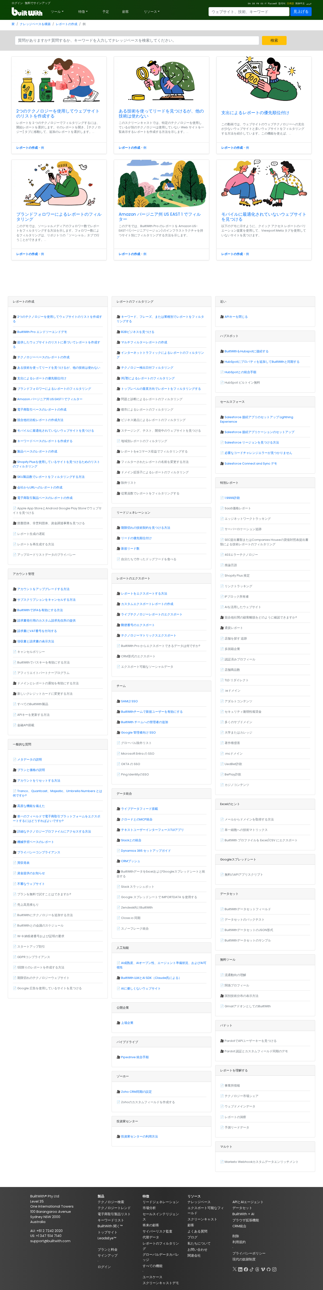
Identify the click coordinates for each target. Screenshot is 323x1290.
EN (249, 3)
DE (253, 3)
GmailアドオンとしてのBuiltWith (248, 1006)
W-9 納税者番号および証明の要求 (40, 936)
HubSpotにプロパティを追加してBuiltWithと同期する (262, 362)
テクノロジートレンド (114, 1207)
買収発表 (23, 863)
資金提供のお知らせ (31, 873)
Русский (272, 3)
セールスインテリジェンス (161, 1217)
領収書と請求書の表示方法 (35, 641)
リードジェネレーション (161, 1202)
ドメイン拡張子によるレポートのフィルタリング (155, 472)
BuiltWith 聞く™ (110, 1226)
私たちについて (199, 1243)
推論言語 (231, 565)
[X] (234, 1268)
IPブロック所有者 (237, 597)
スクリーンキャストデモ (161, 1283)
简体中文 (300, 3)
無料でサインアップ (37, 3)
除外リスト (128, 483)
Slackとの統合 (131, 840)
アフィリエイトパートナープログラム (43, 673)
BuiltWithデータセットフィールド (248, 909)
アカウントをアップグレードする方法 (43, 589)
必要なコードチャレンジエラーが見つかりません (258, 453)
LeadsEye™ (107, 1238)
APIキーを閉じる (236, 317)
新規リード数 (130, 548)
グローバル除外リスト (136, 743)
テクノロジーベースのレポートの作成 (43, 357)
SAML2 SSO (129, 701)
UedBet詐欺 (233, 764)
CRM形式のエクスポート (138, 656)
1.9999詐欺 (232, 498)
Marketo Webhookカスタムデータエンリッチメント (262, 1162)
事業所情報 (232, 1086)
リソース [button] (150, 11)
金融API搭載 (25, 725)
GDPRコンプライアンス (33, 957)
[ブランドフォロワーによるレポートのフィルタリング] (59, 183)
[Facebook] (246, 1268)
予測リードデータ (237, 1127)
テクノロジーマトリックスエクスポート (148, 635)
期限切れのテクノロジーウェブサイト (43, 978)
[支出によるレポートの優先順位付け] (264, 81)
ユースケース (152, 1277)
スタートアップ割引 (31, 947)
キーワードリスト (111, 1220)
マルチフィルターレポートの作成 (144, 342)
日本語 (290, 3)
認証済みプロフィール (240, 659)
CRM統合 (239, 1226)
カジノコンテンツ (237, 785)
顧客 (125, 11)
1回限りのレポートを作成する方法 (40, 967)
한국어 (281, 3)
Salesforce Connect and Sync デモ (251, 463)
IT (265, 3)
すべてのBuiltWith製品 (32, 704)
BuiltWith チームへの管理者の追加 (144, 722)
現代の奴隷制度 (244, 1259)
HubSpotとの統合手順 (240, 372)
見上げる (301, 11)
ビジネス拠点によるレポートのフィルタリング (153, 420)
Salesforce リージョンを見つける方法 (252, 442)
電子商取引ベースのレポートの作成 (41, 410)
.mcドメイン (234, 754)
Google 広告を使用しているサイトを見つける (49, 988)
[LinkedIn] (240, 1268)
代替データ (151, 1237)
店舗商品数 (232, 670)
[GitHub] (268, 1268)
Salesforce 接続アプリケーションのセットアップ (259, 432)
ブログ (192, 1237)
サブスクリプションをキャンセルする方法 (46, 600)
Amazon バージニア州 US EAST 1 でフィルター (160, 216)
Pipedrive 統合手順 (135, 1057)
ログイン (17, 3)
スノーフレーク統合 (135, 929)
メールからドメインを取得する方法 (249, 819)
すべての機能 (152, 1265)
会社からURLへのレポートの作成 (39, 487)
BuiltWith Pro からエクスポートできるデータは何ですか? (160, 646)
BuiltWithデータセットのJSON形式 (249, 930)
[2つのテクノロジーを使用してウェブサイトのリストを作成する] (59, 80)
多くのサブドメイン (238, 722)
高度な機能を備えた (31, 806)
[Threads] (257, 1268)
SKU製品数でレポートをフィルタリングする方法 (51, 477)
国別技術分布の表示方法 (241, 996)
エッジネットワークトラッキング (248, 519)
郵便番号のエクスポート (138, 625)
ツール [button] (56, 11)
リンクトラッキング (238, 586)
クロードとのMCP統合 (137, 819)
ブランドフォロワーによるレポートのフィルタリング (58, 216)
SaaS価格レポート (238, 508)
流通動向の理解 (235, 975)
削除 (235, 1236)
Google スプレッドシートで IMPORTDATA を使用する (159, 897)
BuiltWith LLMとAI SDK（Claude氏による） (151, 978)
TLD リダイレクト (237, 680)
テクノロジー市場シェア (241, 1096)
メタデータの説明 (29, 759)
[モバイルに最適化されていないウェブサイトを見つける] (264, 183)
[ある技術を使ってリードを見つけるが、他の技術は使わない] (161, 80)
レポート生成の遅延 (31, 534)
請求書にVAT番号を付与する (37, 631)
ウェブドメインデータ (240, 1106)
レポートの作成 (66, 24)
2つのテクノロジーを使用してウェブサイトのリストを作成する (58, 113)
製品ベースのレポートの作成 (37, 451)
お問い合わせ (197, 1249)
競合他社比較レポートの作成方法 (40, 420)
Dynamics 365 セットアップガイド (146, 851)
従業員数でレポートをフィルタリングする (150, 493)
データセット (242, 1207)
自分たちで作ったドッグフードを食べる (148, 559)
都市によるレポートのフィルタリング (147, 410)
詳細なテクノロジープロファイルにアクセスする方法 (54, 831)
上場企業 (127, 1023)
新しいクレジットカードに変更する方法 (45, 694)
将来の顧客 (151, 1225)
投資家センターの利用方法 (139, 1136)
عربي (309, 3)
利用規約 (239, 1242)
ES (262, 3)
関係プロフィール (237, 985)
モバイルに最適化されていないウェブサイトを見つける (263, 216)
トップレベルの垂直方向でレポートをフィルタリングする (161, 389)
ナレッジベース (199, 1202)
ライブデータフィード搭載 (139, 809)
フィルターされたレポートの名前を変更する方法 (155, 462)
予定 (105, 11)
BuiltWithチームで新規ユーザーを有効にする (152, 712)
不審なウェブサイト (31, 884)
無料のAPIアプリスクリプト (244, 875)
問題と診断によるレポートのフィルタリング (152, 399)
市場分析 (149, 1207)
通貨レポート (234, 628)
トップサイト (108, 1232)
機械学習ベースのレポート (35, 842)
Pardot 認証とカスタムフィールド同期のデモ (256, 1051)
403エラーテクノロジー (241, 555)
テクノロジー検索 (111, 1202)
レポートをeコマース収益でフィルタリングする (154, 451)
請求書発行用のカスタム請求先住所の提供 (46, 620)
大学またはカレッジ (238, 732)
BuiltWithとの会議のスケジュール (40, 925)
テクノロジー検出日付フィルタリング (147, 368)
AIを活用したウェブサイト (243, 607)
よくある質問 (197, 1231)
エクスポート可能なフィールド (206, 1210)
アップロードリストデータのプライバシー (46, 555)
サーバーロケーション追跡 (243, 529)
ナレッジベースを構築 (35, 24)
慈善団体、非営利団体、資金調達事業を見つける (51, 523)
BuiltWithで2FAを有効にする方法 (40, 610)
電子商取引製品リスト (114, 1214)
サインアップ (108, 1255)
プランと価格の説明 (31, 770)
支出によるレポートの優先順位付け (255, 113)
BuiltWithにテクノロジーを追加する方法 (45, 915)
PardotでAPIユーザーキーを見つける (251, 1041)
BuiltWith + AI (243, 1214)
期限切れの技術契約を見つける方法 (145, 528)
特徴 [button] (81, 11)
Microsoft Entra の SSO (137, 754)
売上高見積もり (28, 905)
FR (257, 3)
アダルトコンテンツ (238, 701)
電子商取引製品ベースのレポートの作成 (45, 498)
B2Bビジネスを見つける (137, 332)
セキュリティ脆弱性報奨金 (243, 712)
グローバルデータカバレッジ (161, 1257)
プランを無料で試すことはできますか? (44, 894)
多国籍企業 (232, 649)
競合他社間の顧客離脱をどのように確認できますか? (261, 617)
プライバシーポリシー (249, 1253)
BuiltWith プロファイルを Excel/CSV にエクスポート (261, 840)
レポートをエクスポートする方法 (144, 593)
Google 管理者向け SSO (138, 732)
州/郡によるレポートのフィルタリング (148, 378)
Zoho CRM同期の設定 (136, 1092)
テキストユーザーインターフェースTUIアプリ (152, 830)
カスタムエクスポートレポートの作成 (147, 604)
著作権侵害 (232, 743)
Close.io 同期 (130, 918)
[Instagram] (274, 1268)
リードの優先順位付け (136, 538)
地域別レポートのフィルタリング (144, 441)
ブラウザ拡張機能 (245, 1220)
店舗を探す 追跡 (236, 638)
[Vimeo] (263, 1268)
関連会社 (194, 1255)
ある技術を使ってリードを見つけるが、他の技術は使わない (161, 113)
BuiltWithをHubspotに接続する (247, 351)
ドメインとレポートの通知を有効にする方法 (48, 683)
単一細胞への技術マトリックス (246, 830)
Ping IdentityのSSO (135, 774)
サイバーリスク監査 (157, 1231)
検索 (274, 40)
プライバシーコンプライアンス (38, 852)
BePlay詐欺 (233, 774)
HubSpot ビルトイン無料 (242, 383)
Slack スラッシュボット (137, 887)
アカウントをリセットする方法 (38, 781)
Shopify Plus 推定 (237, 575)
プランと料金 (108, 1249)
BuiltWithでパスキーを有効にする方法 (43, 662)
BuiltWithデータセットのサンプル (248, 940)
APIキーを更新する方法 (33, 715)
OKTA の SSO (130, 764)
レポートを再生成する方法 (35, 544)
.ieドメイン (232, 691)
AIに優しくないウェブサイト (141, 988)
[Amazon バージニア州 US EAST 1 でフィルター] (161, 183)
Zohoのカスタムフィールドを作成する (148, 1102)
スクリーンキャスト (202, 1219)
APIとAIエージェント (248, 1202)
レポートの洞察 (235, 1117)
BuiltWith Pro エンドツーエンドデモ (42, 332)
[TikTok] (251, 1268)
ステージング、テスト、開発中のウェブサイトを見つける (161, 431)
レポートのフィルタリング (161, 1246)
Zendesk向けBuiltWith (137, 907)
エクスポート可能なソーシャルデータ (147, 667)
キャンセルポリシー (31, 652)
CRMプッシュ (130, 861)
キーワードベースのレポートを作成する (45, 441)
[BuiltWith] (27, 11)
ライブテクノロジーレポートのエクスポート (152, 614)
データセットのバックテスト (245, 920)
